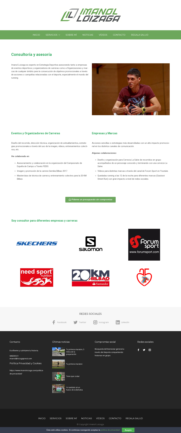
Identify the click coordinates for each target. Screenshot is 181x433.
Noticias (87, 34)
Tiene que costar (73, 376)
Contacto (119, 34)
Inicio (36, 34)
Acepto (128, 430)
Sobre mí (71, 34)
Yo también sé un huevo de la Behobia (74, 388)
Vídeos (103, 34)
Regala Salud (139, 34)
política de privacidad (110, 430)
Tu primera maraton (74, 364)
